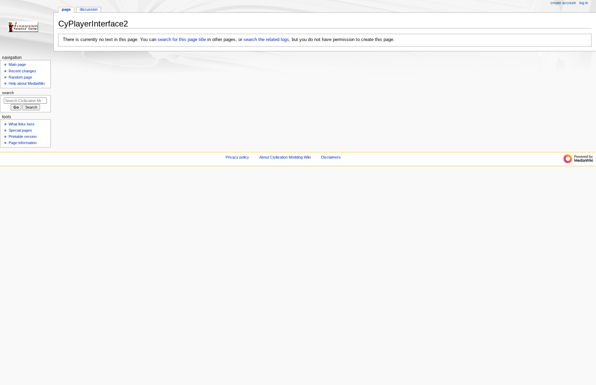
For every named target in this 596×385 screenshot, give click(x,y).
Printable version (23, 136)
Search (8, 93)
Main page (17, 64)
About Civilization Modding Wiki (285, 157)
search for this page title (182, 39)
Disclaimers (331, 157)
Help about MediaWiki (26, 83)
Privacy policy (237, 157)
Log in (583, 3)
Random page (20, 77)
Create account (563, 3)
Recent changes (22, 71)
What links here (21, 124)
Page (66, 9)
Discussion (89, 9)
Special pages (20, 130)
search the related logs (266, 39)
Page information (23, 143)
